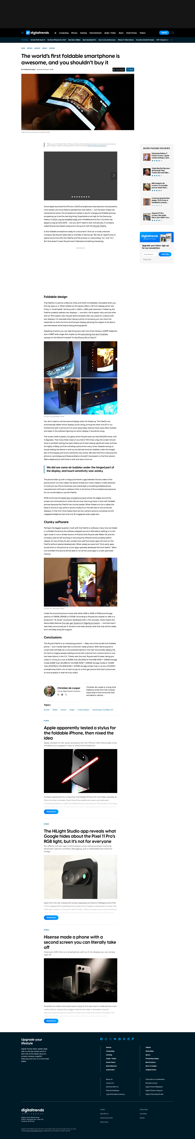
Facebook (101, 1039)
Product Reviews (83, 710)
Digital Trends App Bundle (154, 1094)
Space (148, 1055)
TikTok (119, 1039)
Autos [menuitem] (121, 33)
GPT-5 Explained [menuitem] (162, 40)
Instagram (106, 1039)
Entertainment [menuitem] (96, 33)
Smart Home (110, 1062)
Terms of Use (104, 1122)
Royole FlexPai (99, 226)
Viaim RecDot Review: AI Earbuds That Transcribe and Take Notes (161, 171)
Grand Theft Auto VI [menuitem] (38, 40)
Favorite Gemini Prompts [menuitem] (145, 40)
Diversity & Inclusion (106, 1117)
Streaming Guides (152, 1059)
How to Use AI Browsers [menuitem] (107, 40)
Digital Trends (33, 35)
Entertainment (111, 1066)
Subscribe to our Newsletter (155, 1079)
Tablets (148, 1047)
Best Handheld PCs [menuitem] (89, 40)
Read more (51, 811)
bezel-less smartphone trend (73, 498)
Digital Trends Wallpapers (154, 1087)
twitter (66, 694)
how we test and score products (96, 145)
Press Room (143, 1113)
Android (46, 710)
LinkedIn (128, 1039)
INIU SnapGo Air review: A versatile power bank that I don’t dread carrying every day (160, 187)
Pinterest (124, 1039)
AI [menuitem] (55, 33)
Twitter (110, 1039)
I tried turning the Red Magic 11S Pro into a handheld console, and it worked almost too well (160, 202)
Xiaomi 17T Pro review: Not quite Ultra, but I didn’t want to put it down (161, 216)
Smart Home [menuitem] (131, 33)
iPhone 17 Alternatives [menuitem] (126, 40)
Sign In (164, 32)
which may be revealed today (64, 219)
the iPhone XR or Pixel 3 (84, 337)
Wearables (150, 1051)
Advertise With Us (112, 1087)
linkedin (62, 694)
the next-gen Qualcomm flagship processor (81, 623)
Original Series (151, 1070)
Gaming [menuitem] (83, 33)
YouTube (115, 1039)
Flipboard (133, 1039)
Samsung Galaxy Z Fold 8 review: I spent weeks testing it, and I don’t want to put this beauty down (160, 157)
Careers (102, 1109)
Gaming (109, 1055)
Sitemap (142, 1117)
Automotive (110, 1070)
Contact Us (110, 1083)
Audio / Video (111, 1059)
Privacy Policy (147, 259)
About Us (109, 1079)
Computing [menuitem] (63, 33)
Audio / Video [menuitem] (110, 33)
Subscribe (165, 254)
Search (172, 32)
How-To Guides (151, 1066)
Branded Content (151, 1083)
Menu (22, 32)
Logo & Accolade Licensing (115, 1094)
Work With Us (104, 1113)
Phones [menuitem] (74, 33)
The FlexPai (49, 302)
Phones (108, 1047)
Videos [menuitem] (142, 33)
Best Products (151, 1062)
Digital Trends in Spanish (154, 1090)
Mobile (55, 710)
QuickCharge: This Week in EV (103, 710)
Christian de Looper (29, 70)
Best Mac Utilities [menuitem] (74, 40)
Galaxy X (110, 649)
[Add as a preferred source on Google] (119, 70)
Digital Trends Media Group (34, 1131)
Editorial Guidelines (112, 1090)
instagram (58, 694)
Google (72, 710)
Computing (110, 1051)
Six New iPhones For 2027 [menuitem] (56, 40)
